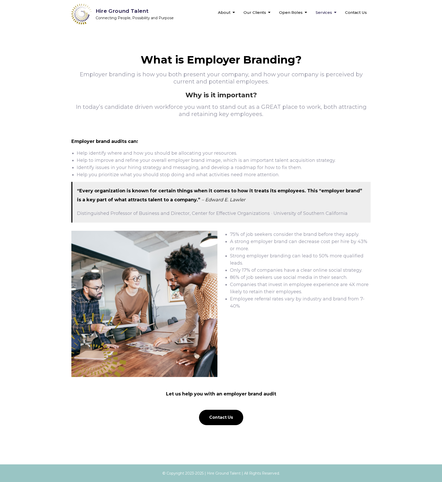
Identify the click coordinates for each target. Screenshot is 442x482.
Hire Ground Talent (122, 11)
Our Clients (255, 12)
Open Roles (291, 12)
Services (324, 12)
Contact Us (356, 12)
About (224, 12)
